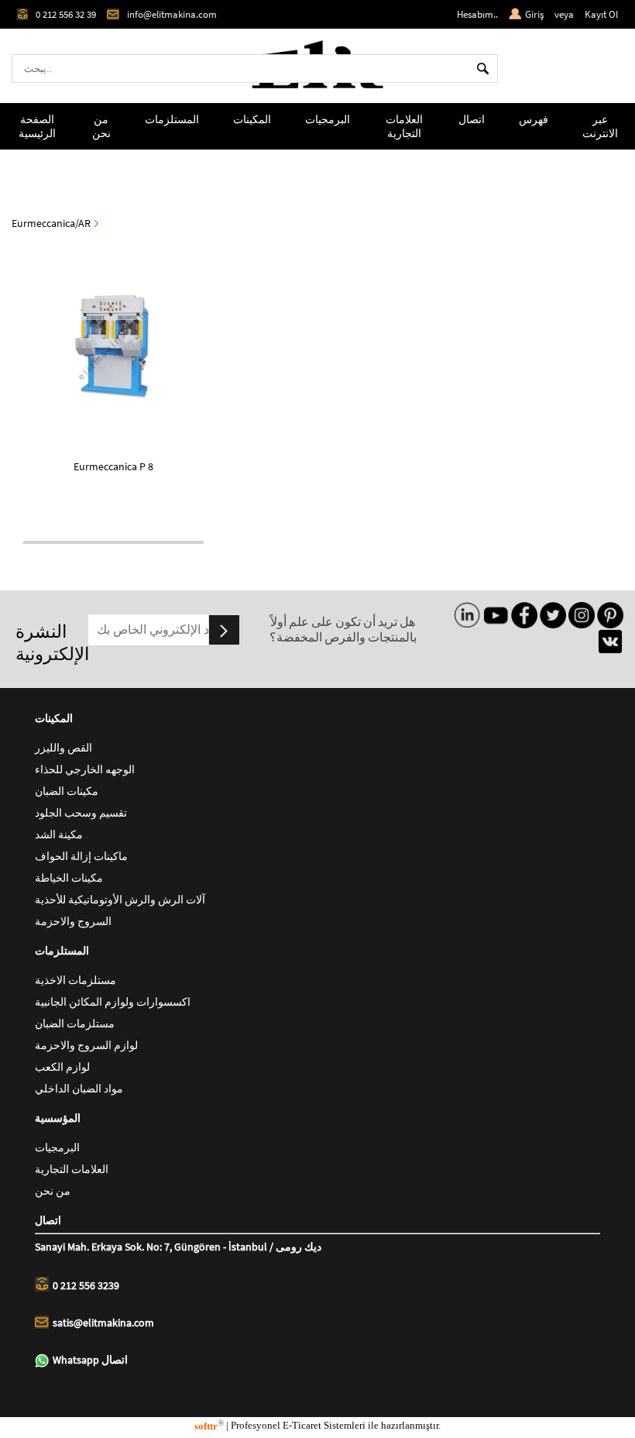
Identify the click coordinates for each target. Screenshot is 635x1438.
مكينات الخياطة (69, 878)
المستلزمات (172, 119)
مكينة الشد (59, 834)
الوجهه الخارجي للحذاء (85, 769)
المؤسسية (58, 1118)
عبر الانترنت (600, 126)
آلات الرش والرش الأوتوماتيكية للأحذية (120, 899)
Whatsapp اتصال (90, 1360)
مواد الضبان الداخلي (79, 1089)
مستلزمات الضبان (75, 1023)
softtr (209, 1426)
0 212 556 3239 (86, 1285)
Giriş (534, 14)
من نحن (101, 126)
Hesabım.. (477, 14)
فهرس (533, 119)
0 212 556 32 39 (66, 14)
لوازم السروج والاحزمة (86, 1045)
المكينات (252, 119)
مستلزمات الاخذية (75, 980)
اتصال (471, 119)
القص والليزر (63, 748)
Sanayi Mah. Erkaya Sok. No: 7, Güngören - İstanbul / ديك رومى (178, 1247)
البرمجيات (327, 119)
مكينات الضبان (66, 791)
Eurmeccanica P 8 (113, 466)
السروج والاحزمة (73, 921)
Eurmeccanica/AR (51, 223)
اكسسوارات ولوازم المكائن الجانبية (112, 1002)
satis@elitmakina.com (103, 1323)
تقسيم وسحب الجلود (81, 813)
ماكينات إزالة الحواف (81, 856)
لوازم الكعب (62, 1067)
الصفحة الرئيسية (37, 126)
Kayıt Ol (601, 14)
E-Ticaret (302, 1426)
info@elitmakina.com (172, 14)
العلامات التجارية (404, 126)
